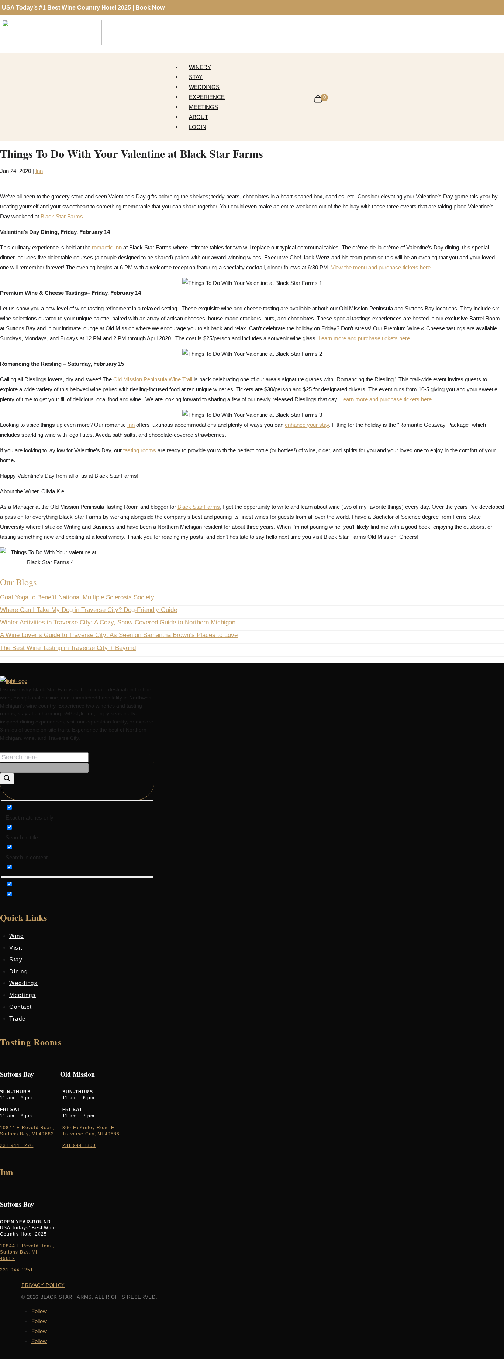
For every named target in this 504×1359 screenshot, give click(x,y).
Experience (207, 97)
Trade (17, 1018)
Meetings (203, 107)
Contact (20, 1007)
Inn (39, 171)
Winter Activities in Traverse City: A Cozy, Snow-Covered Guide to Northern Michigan (117, 622)
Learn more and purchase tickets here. (364, 338)
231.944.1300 (79, 1145)
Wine (16, 936)
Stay (196, 77)
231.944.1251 (16, 1270)
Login (197, 127)
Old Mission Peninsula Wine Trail (152, 379)
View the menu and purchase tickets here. (381, 267)
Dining (18, 971)
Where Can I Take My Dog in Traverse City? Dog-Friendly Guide (88, 609)
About (198, 117)
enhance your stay (307, 425)
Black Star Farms (62, 216)
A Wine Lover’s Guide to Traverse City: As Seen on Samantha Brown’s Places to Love (119, 634)
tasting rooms (139, 450)
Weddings (204, 87)
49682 (7, 1258)
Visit (16, 947)
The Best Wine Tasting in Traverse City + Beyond (68, 647)
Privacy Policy (43, 1285)
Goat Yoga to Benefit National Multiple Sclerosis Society (77, 597)
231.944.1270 (16, 1145)
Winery (200, 67)
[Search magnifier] (7, 778)
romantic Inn (107, 247)
